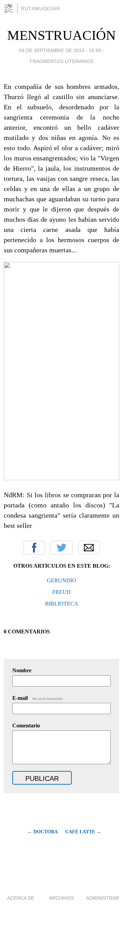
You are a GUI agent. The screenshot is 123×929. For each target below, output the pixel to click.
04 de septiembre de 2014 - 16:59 (60, 50)
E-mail (37, 698)
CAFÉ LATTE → (83, 831)
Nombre (21, 670)
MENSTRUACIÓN (61, 35)
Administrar (102, 898)
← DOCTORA (42, 831)
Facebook (34, 547)
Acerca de (20, 898)
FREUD (61, 592)
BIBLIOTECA (61, 604)
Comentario (26, 725)
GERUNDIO (61, 580)
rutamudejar (40, 8)
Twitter (61, 547)
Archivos (61, 898)
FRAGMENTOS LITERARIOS (61, 61)
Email (89, 547)
